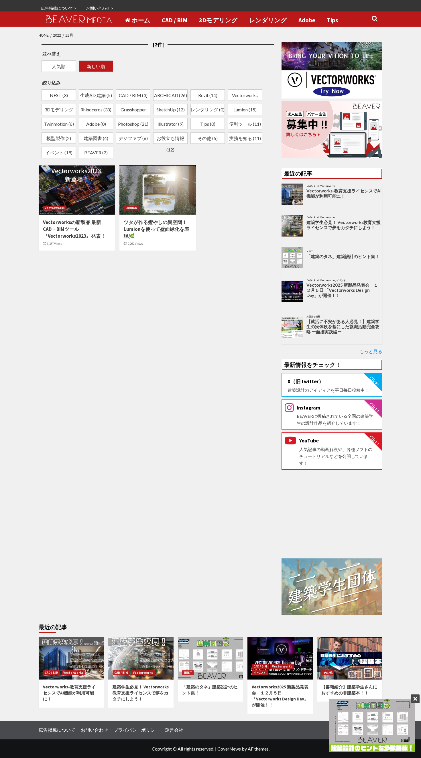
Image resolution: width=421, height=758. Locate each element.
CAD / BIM (175, 20)
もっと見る (370, 351)
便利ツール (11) (245, 124)
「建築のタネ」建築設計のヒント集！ (342, 256)
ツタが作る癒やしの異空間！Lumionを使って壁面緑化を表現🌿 (156, 229)
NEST (188, 673)
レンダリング (268, 20)
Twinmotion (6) (59, 124)
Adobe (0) (96, 124)
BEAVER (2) (96, 152)
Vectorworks (55, 208)
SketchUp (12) (170, 109)
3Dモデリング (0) (58, 111)
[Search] (374, 19)
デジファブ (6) (133, 138)
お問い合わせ (94, 730)
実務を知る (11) (245, 138)
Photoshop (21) (133, 124)
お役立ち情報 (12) (170, 139)
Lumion (131, 208)
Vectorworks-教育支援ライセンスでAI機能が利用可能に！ (343, 193)
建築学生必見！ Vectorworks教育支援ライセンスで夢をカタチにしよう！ (343, 225)
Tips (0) (207, 124)
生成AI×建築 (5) (96, 95)
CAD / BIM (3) (133, 95)
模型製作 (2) (58, 138)
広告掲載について (57, 730)
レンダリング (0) (208, 109)
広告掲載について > (58, 8)
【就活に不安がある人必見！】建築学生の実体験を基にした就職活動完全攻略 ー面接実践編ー (342, 326)
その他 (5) (208, 138)
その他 (328, 673)
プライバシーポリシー (137, 730)
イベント (259, 673)
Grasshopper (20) (133, 111)
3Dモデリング (218, 20)
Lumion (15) (245, 109)
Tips (332, 20)
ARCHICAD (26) (170, 95)
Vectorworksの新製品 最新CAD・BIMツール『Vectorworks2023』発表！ (74, 229)
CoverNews (229, 748)
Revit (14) (207, 95)
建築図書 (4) (96, 138)
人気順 (59, 66)
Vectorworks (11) (245, 96)
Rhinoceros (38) (95, 109)
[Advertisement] (332, 514)
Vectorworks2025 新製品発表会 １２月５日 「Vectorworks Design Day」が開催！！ (342, 290)
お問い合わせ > (99, 8)
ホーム (141, 20)
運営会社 (174, 730)
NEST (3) (59, 95)
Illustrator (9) (171, 124)
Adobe (306, 20)
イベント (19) (58, 152)
